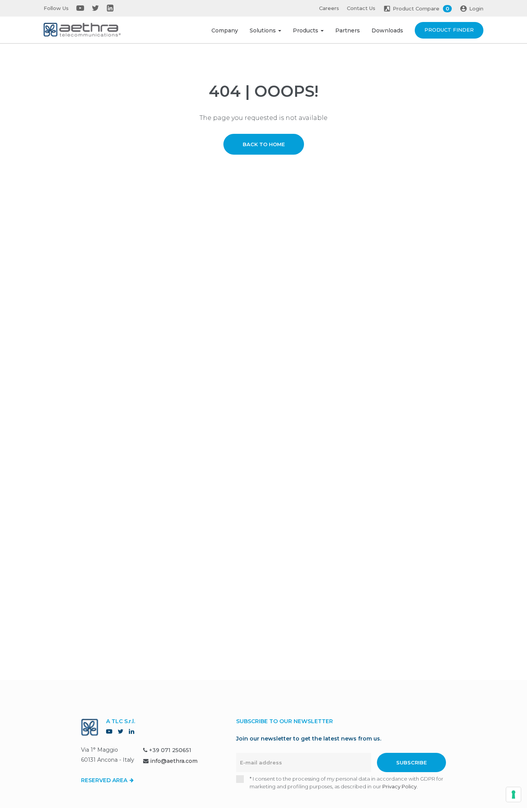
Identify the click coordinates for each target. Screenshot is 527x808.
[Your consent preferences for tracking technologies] (513, 794)
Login (476, 8)
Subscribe (411, 762)
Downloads (387, 30)
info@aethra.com (174, 760)
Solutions (263, 30)
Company (224, 30)
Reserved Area (105, 780)
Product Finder (449, 30)
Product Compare (421, 8)
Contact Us (361, 8)
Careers (329, 8)
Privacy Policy (399, 786)
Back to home (264, 144)
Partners (347, 30)
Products (306, 30)
